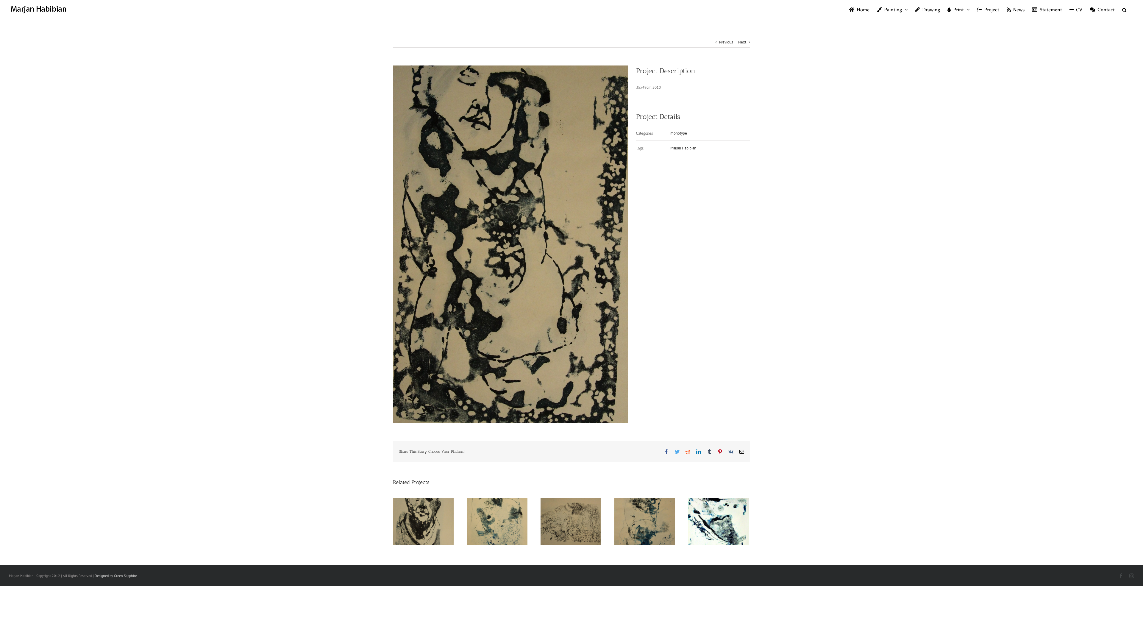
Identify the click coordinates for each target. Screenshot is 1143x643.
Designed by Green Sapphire (116, 575)
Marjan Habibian (683, 148)
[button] (1124, 9)
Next (742, 42)
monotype (678, 133)
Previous (726, 42)
